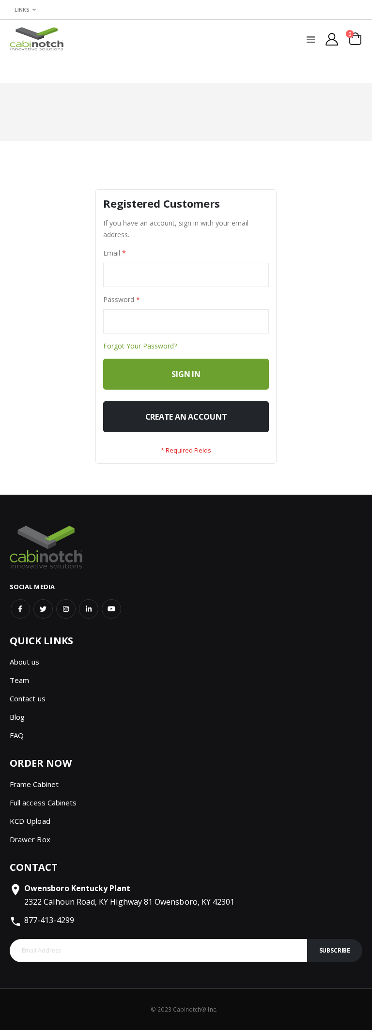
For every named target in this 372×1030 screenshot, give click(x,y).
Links (22, 9)
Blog (17, 717)
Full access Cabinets (43, 802)
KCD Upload (30, 821)
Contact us (28, 698)
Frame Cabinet (34, 784)
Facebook (20, 609)
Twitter (43, 609)
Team (19, 680)
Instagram (66, 609)
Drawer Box (30, 839)
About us (25, 661)
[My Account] (332, 39)
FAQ (17, 735)
